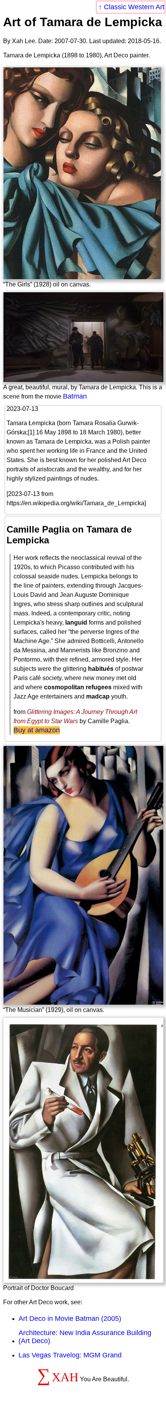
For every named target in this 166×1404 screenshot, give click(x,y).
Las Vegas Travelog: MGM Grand (70, 1355)
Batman (75, 396)
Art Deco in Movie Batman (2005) (70, 1318)
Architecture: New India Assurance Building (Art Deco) (85, 1337)
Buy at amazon (37, 730)
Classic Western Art (134, 7)
